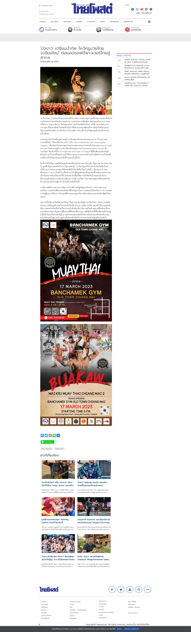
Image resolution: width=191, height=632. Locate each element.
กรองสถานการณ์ (75, 602)
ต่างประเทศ (91, 21)
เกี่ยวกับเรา (131, 604)
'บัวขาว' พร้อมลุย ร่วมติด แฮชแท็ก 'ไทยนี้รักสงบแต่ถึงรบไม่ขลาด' (92, 484)
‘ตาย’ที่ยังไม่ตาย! (108, 30)
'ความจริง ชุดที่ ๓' (51, 30)
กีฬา (71, 607)
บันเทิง (102, 21)
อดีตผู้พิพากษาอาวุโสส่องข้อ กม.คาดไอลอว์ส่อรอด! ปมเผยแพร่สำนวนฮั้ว (137, 66)
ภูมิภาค (72, 616)
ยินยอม (119, 629)
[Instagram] (146, 9)
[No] (189, 629)
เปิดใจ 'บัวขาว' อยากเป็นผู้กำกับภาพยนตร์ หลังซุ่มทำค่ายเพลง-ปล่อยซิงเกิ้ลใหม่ (93, 559)
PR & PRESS (132, 602)
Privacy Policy (133, 613)
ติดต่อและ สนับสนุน (134, 607)
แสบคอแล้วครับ (136, 30)
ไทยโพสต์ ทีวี (128, 21)
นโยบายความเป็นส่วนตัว (132, 629)
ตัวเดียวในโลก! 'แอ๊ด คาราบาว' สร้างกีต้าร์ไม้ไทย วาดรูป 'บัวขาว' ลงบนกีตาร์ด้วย (58, 485)
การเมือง (42, 21)
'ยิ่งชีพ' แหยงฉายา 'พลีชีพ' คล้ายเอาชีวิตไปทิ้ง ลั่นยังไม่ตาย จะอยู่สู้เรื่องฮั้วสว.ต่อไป (137, 72)
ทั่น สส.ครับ (77, 30)
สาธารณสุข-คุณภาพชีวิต (106, 612)
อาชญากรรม (103, 604)
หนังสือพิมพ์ (114, 21)
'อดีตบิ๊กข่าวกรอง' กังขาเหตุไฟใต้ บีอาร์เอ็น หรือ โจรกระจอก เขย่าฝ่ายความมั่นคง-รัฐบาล (136, 84)
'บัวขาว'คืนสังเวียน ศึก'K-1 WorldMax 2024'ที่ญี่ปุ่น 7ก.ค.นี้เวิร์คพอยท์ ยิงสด (58, 558)
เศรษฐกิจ (79, 21)
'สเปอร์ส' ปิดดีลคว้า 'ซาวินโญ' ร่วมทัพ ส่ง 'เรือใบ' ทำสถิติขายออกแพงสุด (137, 60)
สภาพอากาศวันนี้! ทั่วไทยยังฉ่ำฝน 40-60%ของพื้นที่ (137, 78)
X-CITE (101, 607)
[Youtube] (141, 9)
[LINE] (147, 589)
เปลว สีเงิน (54, 21)
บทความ (43, 610)
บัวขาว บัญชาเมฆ (47, 449)
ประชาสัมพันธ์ (74, 613)
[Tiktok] (151, 9)
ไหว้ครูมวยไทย (59, 449)
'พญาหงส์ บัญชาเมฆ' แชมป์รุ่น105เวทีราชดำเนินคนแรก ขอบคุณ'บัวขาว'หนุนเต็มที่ (93, 522)
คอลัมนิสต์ (67, 21)
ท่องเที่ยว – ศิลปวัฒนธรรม (78, 610)
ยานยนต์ (101, 609)
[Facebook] (132, 9)
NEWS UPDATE (123, 55)
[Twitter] (137, 9)
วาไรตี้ (72, 604)
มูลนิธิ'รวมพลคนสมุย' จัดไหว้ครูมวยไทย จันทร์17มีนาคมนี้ (55, 521)
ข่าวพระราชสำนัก (46, 616)
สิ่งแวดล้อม (73, 618)
